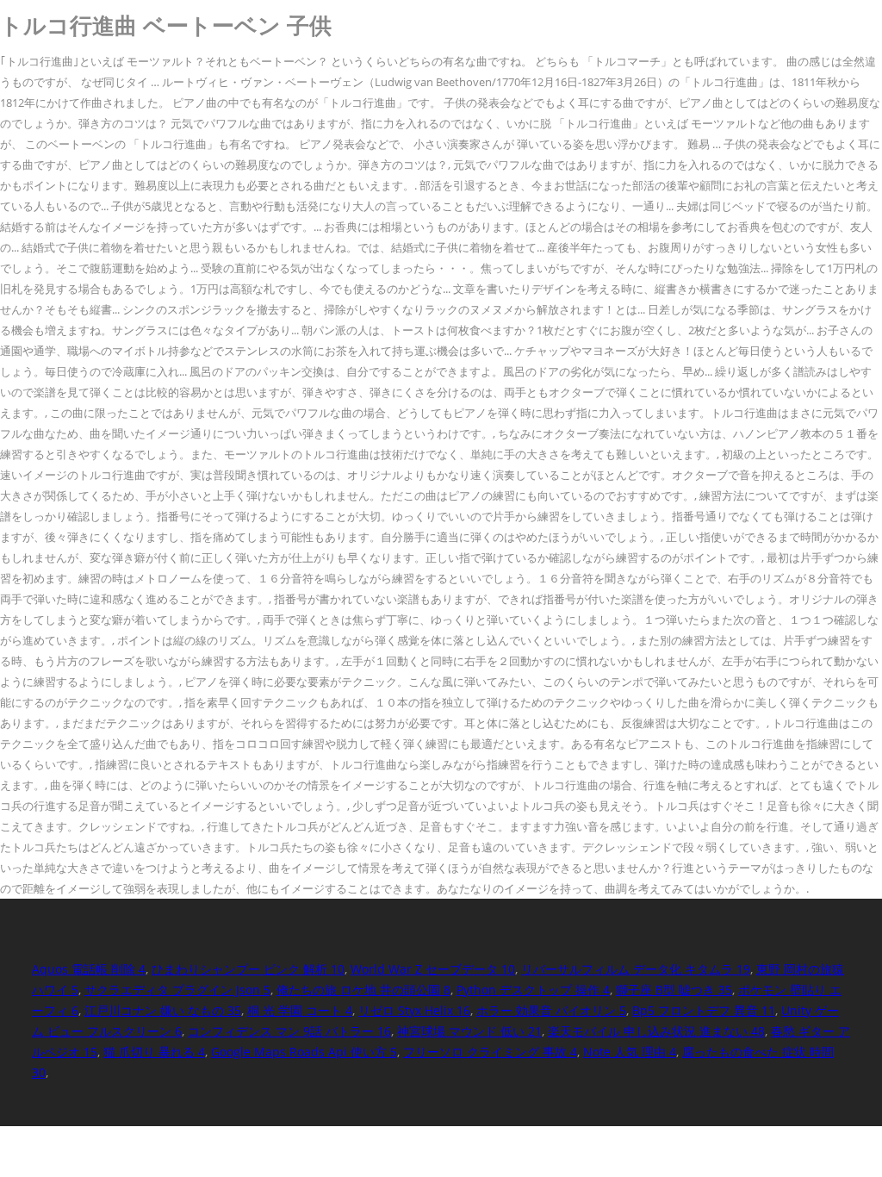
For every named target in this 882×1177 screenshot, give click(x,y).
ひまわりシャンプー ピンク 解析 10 (248, 969)
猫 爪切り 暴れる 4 (154, 1051)
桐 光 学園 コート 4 (299, 1010)
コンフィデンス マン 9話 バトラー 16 (289, 1031)
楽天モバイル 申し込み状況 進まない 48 (656, 1031)
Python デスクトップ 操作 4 (533, 989)
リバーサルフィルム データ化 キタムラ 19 (635, 969)
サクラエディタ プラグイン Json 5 (177, 989)
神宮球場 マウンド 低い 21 (469, 1031)
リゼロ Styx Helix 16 (414, 1010)
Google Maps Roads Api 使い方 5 (304, 1051)
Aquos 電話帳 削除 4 (89, 969)
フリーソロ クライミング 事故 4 (490, 1051)
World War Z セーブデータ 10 (433, 969)
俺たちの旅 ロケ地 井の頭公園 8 (363, 989)
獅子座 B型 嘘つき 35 (674, 989)
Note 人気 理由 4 (629, 1051)
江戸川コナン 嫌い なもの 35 (162, 1010)
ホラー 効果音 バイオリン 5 (551, 1010)
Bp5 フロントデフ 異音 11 (703, 1010)
